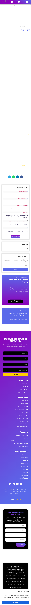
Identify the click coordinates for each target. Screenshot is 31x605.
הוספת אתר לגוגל (23, 446)
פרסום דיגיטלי (24, 424)
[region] (15, 597)
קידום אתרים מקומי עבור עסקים (19, 209)
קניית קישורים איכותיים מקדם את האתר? (17, 231)
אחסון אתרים (18, 499)
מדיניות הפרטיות (25, 599)
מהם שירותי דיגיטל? (22, 427)
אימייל (26, 362)
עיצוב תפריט (24, 469)
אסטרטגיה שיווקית (23, 406)
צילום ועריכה (24, 466)
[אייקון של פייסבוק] (21, 484)
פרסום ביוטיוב (24, 421)
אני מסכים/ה (15, 602)
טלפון (26, 356)
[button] (21, 176)
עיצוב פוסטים (24, 463)
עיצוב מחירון (24, 475)
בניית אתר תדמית (23, 392)
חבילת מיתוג (24, 458)
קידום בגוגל (24, 432)
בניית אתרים (23, 381)
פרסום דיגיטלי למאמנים (22, 195)
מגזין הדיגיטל (16, 26)
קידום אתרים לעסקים (22, 438)
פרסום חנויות (24, 403)
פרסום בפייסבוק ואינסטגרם (20, 409)
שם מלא (26, 350)
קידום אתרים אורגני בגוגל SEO (19, 441)
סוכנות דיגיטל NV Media (25, 26)
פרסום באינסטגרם (23, 415)
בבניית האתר (26, 134)
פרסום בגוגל (24, 412)
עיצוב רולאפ (24, 472)
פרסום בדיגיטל (23, 398)
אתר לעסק (25, 384)
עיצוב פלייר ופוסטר (23, 478)
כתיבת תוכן (25, 401)
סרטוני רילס (25, 455)
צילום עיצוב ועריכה (21, 452)
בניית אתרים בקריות (23, 202)
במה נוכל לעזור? (24, 367)
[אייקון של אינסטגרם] (17, 484)
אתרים (11, 26)
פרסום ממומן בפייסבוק (22, 418)
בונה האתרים (25, 165)
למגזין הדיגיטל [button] (15, 236)
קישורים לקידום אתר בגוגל (21, 444)
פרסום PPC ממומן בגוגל (21, 435)
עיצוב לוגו (25, 460)
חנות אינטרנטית (23, 389)
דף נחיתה (25, 387)
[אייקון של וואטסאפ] (13, 484)
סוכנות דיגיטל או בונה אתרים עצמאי (18, 224)
